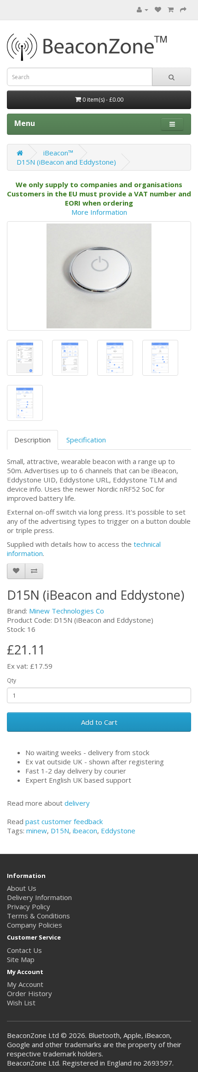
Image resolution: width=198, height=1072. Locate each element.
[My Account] (142, 9)
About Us (21, 888)
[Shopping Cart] (171, 9)
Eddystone (118, 830)
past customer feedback (64, 821)
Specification (86, 439)
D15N (60, 830)
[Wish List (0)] (158, 9)
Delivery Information (39, 897)
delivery (77, 803)
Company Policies (34, 924)
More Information (99, 212)
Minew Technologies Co (66, 610)
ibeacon (85, 830)
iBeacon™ (58, 152)
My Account (25, 984)
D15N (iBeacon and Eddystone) (66, 161)
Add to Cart (99, 722)
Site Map (21, 959)
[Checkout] (183, 9)
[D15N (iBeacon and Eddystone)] (99, 276)
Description (32, 439)
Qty (11, 680)
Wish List (21, 1002)
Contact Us (24, 950)
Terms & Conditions (38, 915)
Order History (29, 993)
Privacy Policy (28, 906)
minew (36, 830)
